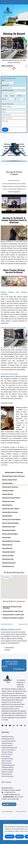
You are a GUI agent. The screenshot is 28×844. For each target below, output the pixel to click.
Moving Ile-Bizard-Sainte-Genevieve (13, 476)
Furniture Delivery (7, 754)
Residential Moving (7, 736)
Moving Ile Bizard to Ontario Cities (13, 614)
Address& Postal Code (7, 90)
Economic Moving (7, 745)
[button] (26, 66)
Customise (9, 836)
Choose (4, 99)
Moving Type (5, 85)
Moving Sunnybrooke (8, 563)
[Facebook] (2, 726)
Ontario (9, 691)
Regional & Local (9, 824)
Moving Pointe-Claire (8, 526)
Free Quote (19, 669)
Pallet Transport (7, 761)
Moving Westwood (8, 566)
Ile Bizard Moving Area (14, 572)
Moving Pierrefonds (8, 501)
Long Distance (19, 824)
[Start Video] (14, 203)
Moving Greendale (8, 490)
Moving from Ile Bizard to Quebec (13, 618)
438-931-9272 (12, 17)
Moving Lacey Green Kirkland (11, 519)
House (12, 95)
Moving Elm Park (7, 548)
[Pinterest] (17, 726)
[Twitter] (6, 726)
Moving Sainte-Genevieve (10, 487)
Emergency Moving (7, 767)
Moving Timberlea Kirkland (10, 523)
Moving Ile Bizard (14, 33)
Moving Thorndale (8, 555)
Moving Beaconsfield (8, 530)
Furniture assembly (7, 769)
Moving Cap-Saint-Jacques (10, 508)
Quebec (4, 691)
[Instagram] (14, 726)
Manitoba (9, 693)
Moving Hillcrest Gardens (10, 512)
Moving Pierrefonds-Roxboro (11, 498)
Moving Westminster (8, 552)
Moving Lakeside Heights (10, 534)
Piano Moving (6, 756)
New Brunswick (17, 691)
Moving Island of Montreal (14, 472)
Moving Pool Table (7, 758)
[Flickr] (21, 726)
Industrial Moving (7, 743)
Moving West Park (7, 559)
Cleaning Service (7, 774)
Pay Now (11, 804)
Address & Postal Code (8, 104)
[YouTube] (10, 726)
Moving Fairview (7, 545)
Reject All (19, 836)
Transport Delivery (7, 752)
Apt (6, 95)
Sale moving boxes (7, 776)
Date (3, 80)
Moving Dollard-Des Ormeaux (11, 541)
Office (19, 95)
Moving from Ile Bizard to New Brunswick (12, 607)
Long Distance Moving (8, 741)
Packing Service (6, 763)
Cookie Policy (24, 831)
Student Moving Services (9, 747)
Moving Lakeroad (7, 494)
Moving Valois (6, 537)
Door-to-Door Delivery (8, 750)
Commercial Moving (8, 739)
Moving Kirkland (7, 516)
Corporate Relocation (8, 765)
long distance (14, 695)
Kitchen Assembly (7, 772)
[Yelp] (25, 726)
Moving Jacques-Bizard (9, 480)
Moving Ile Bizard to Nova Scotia (13, 611)
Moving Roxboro (7, 505)
